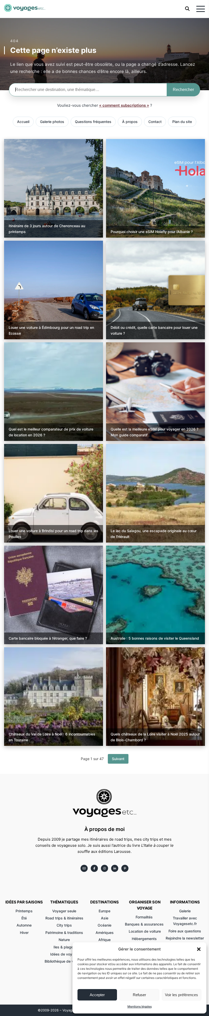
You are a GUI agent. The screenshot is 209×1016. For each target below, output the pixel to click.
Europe (104, 911)
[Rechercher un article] (187, 9)
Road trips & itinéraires (64, 918)
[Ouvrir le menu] (200, 9)
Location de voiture (145, 931)
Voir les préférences (181, 995)
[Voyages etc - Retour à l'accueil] (24, 9)
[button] (198, 949)
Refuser (139, 995)
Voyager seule (64, 911)
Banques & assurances (145, 924)
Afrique (104, 939)
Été (24, 918)
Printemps (24, 911)
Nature (64, 939)
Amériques (105, 932)
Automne (24, 925)
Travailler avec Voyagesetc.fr (185, 921)
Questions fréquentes (93, 121)
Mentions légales (139, 1006)
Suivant (118, 759)
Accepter (97, 995)
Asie (104, 918)
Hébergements (145, 938)
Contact (155, 121)
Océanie (104, 925)
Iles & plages (64, 947)
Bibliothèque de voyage (64, 961)
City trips (64, 925)
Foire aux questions (184, 931)
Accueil (23, 121)
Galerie (185, 911)
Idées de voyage (64, 954)
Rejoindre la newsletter (185, 938)
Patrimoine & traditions (64, 932)
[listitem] (84, 868)
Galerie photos (52, 121)
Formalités (145, 917)
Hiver (24, 932)
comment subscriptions (124, 105)
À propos (130, 121)
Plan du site (182, 121)
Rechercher (183, 89)
